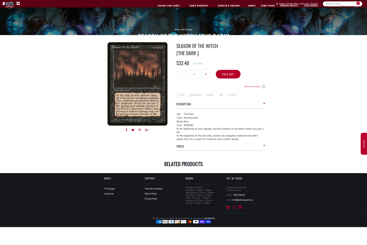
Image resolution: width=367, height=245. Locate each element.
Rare (221, 94)
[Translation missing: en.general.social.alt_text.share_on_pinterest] (140, 130)
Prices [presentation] (180, 146)
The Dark (232, 94)
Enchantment (195, 94)
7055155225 (239, 195)
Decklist (364, 144)
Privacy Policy (151, 199)
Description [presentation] (183, 104)
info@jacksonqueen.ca (242, 200)
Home (177, 29)
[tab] (220, 105)
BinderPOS (210, 218)
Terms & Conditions (153, 189)
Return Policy (151, 194)
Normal (210, 94)
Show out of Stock (252, 86)
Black (181, 94)
